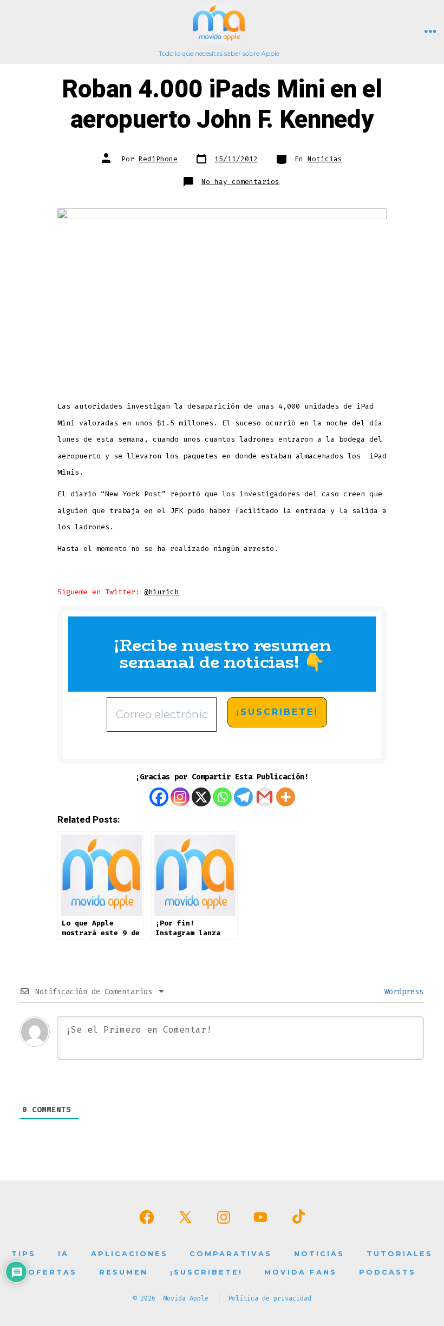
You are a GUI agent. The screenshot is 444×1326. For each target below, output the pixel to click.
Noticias (325, 158)
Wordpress (401, 992)
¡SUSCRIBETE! (206, 1272)
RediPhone (158, 158)
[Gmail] (264, 796)
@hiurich (161, 591)
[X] (201, 796)
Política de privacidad (269, 1298)
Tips (23, 1254)
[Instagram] (180, 796)
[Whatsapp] (222, 796)
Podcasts (387, 1272)
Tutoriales (400, 1254)
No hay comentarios (240, 181)
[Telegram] (243, 796)
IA (63, 1254)
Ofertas (52, 1272)
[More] (285, 796)
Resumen (123, 1272)
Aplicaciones (129, 1254)
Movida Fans (300, 1272)
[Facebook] (158, 796)
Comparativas (231, 1254)
